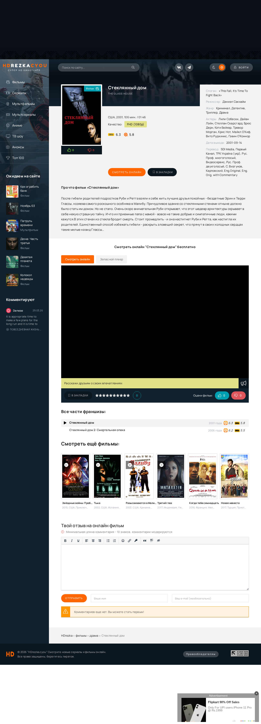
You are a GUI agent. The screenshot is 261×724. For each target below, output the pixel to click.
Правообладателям (201, 654)
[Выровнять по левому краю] (87, 540)
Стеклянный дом (81, 422)
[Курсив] (72, 540)
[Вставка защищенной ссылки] (136, 540)
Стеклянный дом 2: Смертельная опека (97, 430)
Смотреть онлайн (127, 172)
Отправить (74, 598)
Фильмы (18, 82)
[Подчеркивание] (78, 540)
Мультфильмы (23, 103)
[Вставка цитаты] (145, 540)
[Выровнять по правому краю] (100, 540)
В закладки (164, 172)
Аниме (17, 125)
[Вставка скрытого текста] (159, 540)
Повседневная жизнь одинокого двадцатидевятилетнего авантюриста (26, 329)
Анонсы (18, 147)
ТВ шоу (17, 136)
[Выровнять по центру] (93, 540)
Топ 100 (18, 158)
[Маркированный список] (108, 540)
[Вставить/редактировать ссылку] (129, 540)
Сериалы (19, 93)
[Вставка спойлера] (152, 540)
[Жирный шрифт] (65, 540)
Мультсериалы (24, 114)
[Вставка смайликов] (123, 540)
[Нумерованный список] (114, 540)
